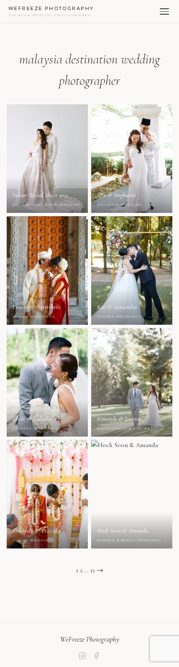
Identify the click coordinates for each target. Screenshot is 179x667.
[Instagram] (82, 657)
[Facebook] (96, 657)
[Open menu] (164, 11)
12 (92, 570)
